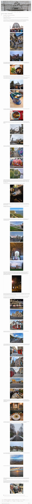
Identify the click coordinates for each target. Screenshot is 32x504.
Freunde (9, 499)
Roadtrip (9, 16)
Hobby (16, 501)
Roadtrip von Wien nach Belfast (9, 15)
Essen (24, 499)
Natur (2, 501)
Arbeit (21, 499)
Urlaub (7, 501)
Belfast (19, 501)
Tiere (10, 501)
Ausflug (13, 499)
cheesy (7, 16)
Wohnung (5, 501)
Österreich (17, 499)
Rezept (14, 501)
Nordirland (21, 501)
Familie (5, 499)
